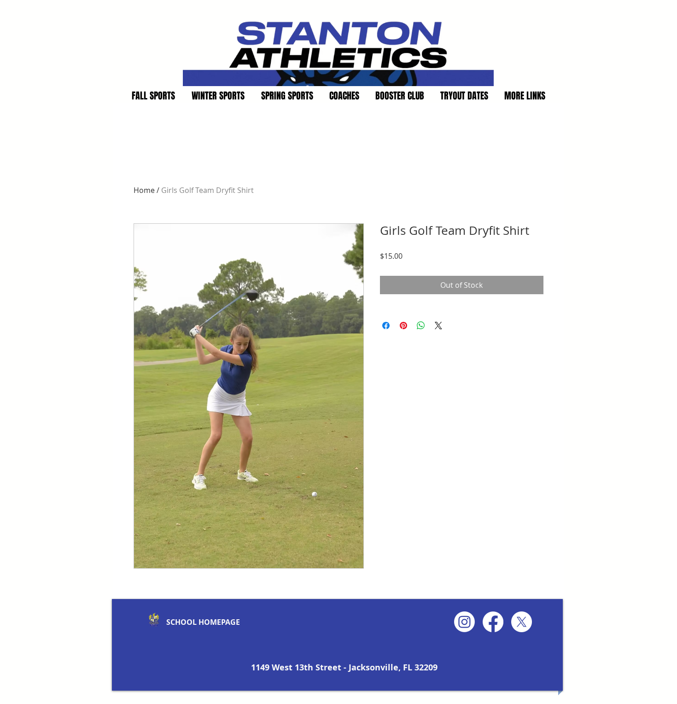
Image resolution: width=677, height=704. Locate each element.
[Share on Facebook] (385, 325)
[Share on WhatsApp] (420, 325)
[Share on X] (438, 325)
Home (144, 190)
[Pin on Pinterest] (403, 325)
